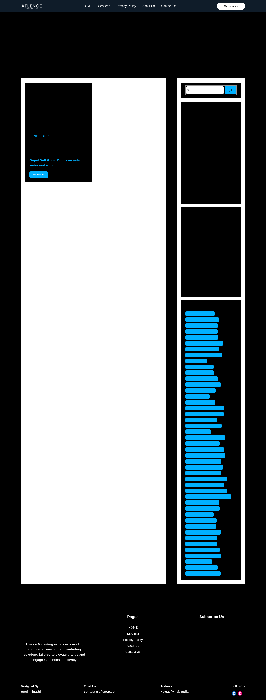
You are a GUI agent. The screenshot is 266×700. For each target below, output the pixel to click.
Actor (194, 220)
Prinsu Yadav (200, 431)
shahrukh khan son (204, 502)
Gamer (195, 239)
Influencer (197, 245)
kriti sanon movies (203, 378)
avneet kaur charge (204, 319)
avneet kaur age (202, 313)
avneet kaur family (203, 325)
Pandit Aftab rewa (203, 420)
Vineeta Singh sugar (205, 573)
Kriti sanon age (201, 366)
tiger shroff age (201, 514)
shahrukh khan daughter (208, 479)
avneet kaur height (203, 337)
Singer (195, 277)
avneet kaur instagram (206, 343)
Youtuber (196, 290)
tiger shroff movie (203, 543)
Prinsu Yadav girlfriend (206, 449)
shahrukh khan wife (204, 508)
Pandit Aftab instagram (206, 408)
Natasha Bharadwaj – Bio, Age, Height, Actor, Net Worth (218, 124)
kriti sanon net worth (205, 384)
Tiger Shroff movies (204, 549)
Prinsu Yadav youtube (206, 467)
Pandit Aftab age (202, 402)
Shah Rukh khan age (205, 473)
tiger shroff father (203, 526)
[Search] (230, 90)
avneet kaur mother (204, 349)
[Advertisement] (133, 41)
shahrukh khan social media (210, 496)
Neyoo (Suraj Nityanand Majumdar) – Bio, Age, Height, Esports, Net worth (218, 185)
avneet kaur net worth (206, 355)
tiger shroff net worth (205, 555)
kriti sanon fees (201, 372)
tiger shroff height (203, 538)
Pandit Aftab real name (206, 414)
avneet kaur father (203, 331)
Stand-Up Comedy (203, 283)
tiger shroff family (203, 520)
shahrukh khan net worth (208, 490)
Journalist (197, 252)
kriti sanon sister (202, 390)
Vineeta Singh (200, 561)
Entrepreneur (199, 233)
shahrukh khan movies (206, 485)
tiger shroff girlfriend (205, 532)
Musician (197, 258)
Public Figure (199, 264)
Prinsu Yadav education (207, 437)
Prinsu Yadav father (204, 443)
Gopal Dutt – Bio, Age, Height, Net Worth (56, 148)
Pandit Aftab (199, 396)
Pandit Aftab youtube (205, 425)
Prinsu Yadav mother (205, 461)
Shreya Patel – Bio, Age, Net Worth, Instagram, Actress (217, 170)
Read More (38, 174)
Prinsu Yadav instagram (207, 455)
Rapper (195, 271)
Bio (193, 226)
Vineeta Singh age (203, 567)
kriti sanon (198, 360)
